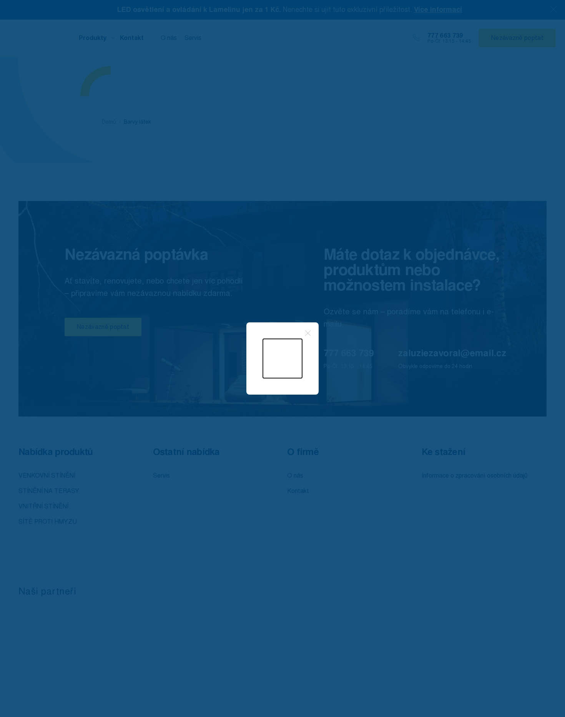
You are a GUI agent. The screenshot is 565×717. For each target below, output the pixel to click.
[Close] (308, 333)
